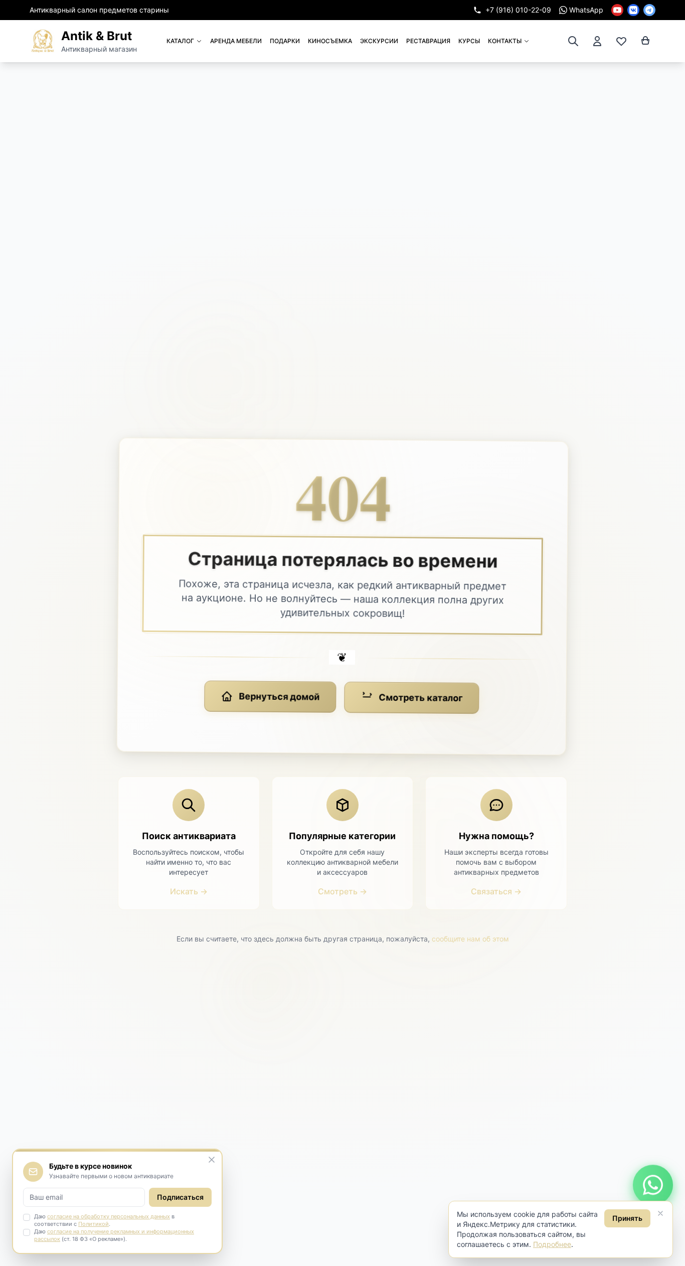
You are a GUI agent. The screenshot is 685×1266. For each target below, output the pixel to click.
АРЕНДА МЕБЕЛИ (236, 41)
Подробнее (552, 1244)
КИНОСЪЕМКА (330, 41)
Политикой (93, 1223)
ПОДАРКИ (285, 41)
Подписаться (180, 1197)
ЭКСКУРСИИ (379, 41)
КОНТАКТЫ (505, 41)
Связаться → (496, 891)
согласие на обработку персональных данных (108, 1216)
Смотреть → (342, 891)
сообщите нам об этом (470, 938)
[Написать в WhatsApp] (653, 1189)
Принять (627, 1218)
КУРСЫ (469, 41)
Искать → (189, 891)
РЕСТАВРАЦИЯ (428, 41)
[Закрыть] (660, 1213)
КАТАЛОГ (180, 41)
